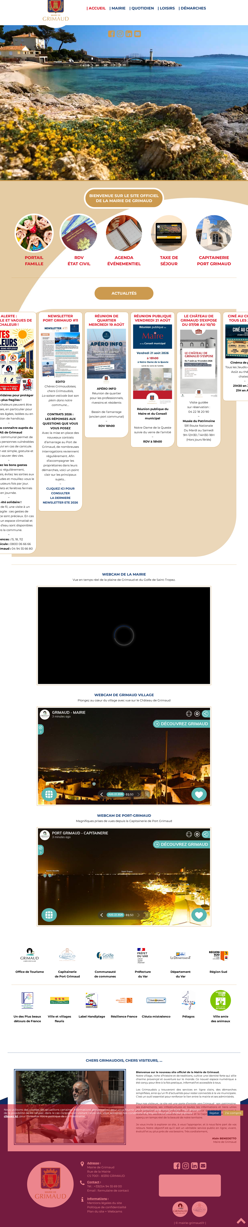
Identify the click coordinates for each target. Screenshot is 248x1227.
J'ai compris (233, 1113)
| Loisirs (166, 8)
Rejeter (214, 1113)
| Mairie (117, 8)
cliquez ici (11, 1116)
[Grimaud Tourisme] (29, 955)
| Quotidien (141, 8)
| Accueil (96, 8)
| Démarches (192, 8)
